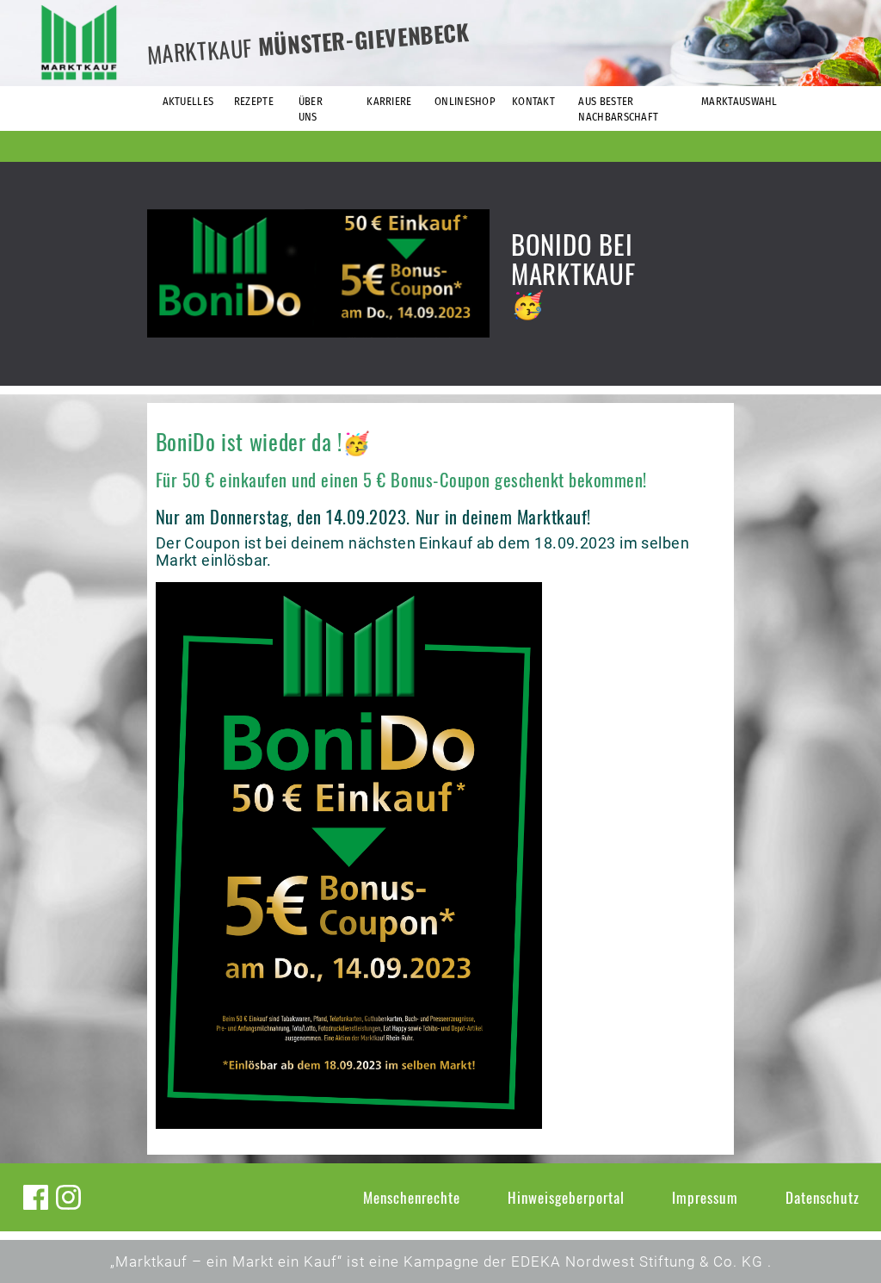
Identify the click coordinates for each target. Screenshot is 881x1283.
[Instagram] (68, 1197)
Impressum (705, 1197)
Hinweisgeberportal (566, 1197)
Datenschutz (822, 1197)
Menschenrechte (411, 1197)
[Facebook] (36, 1197)
